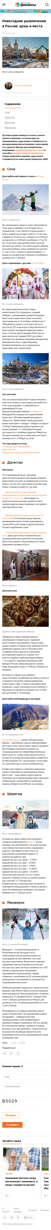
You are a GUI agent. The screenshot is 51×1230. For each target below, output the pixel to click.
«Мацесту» (37, 411)
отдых (22, 1043)
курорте (31, 842)
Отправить (12, 1124)
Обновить (10, 1115)
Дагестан (10, 117)
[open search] (47, 5)
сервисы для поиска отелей (29, 150)
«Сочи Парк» (39, 263)
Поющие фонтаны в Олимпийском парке (21, 452)
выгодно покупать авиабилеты (28, 153)
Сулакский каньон (10, 740)
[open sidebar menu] (4, 5)
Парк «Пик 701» (9, 449)
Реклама (45, 1210)
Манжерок (10, 127)
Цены (13, 1043)
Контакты (32, 1210)
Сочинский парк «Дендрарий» (16, 446)
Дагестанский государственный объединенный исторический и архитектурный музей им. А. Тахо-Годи (24, 495)
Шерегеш (10, 122)
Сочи (7, 112)
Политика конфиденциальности (17, 1224)
